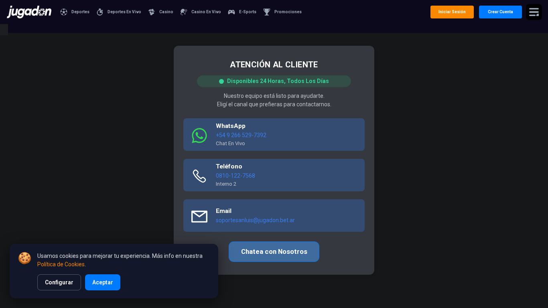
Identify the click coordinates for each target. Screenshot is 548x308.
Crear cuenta (500, 12)
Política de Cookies (61, 264)
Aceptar (102, 282)
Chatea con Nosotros (274, 251)
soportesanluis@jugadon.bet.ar (255, 220)
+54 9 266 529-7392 (241, 135)
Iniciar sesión (452, 12)
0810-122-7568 (235, 175)
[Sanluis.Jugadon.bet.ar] (29, 12)
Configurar (59, 282)
